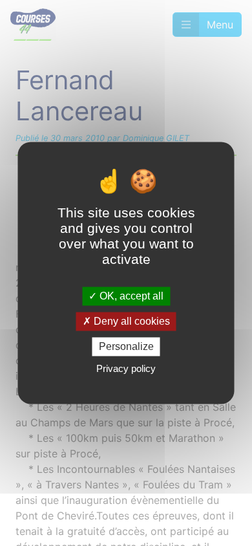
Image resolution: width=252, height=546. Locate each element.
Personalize (126, 346)
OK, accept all (130, 295)
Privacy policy (126, 369)
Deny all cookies (130, 321)
